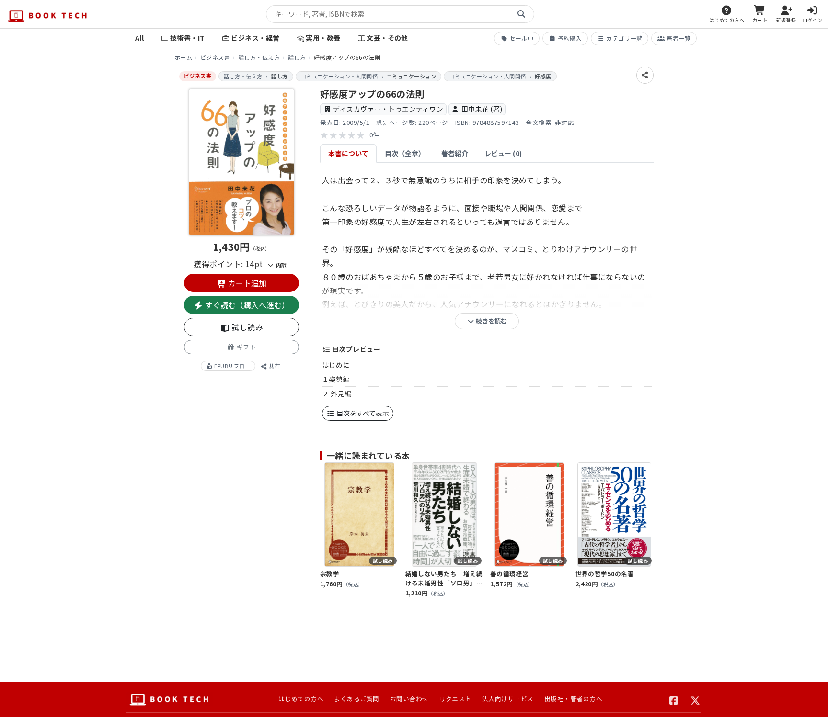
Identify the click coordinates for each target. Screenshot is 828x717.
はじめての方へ (300, 698)
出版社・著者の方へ (573, 698)
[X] (696, 699)
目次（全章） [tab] (405, 153)
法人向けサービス (508, 698)
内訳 (280, 265)
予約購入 (570, 38)
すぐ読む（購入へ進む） (246, 305)
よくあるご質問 (356, 698)
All (139, 38)
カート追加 (246, 283)
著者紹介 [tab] (454, 153)
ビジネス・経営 (255, 38)
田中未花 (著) (482, 108)
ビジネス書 (215, 57)
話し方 (297, 57)
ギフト (245, 346)
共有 (273, 366)
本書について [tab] (348, 153)
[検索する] (521, 14)
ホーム (183, 57)
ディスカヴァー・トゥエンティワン (388, 108)
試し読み (246, 327)
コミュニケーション (411, 76)
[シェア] (645, 75)
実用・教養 (323, 38)
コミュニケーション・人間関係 (339, 76)
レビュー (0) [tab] (503, 153)
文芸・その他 (387, 38)
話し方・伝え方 (259, 57)
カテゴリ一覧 (624, 38)
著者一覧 (678, 38)
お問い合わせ (409, 698)
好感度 (543, 76)
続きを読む (490, 320)
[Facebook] (674, 699)
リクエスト (455, 698)
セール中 (521, 38)
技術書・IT (187, 38)
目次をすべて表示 (362, 413)
